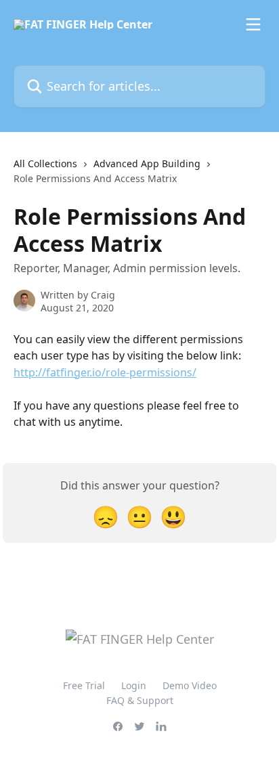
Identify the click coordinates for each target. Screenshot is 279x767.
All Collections (45, 163)
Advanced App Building (146, 163)
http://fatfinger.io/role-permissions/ (105, 372)
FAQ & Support (139, 700)
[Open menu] (253, 24)
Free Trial (84, 685)
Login (133, 685)
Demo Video (190, 685)
